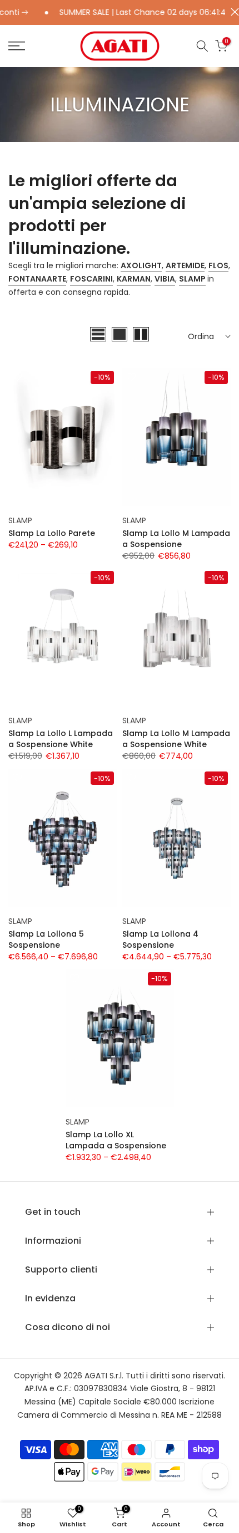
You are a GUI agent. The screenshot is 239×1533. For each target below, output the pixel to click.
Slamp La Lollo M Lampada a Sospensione (176, 539)
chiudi (232, 12)
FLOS (218, 265)
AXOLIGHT (141, 265)
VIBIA (165, 278)
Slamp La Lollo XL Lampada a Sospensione (116, 1140)
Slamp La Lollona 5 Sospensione (46, 939)
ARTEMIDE (185, 265)
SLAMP (192, 278)
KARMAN (134, 278)
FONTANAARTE (37, 278)
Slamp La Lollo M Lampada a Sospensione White (176, 739)
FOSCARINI (91, 278)
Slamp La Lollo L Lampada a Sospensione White (60, 739)
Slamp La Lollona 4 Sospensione (160, 939)
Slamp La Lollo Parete (51, 533)
